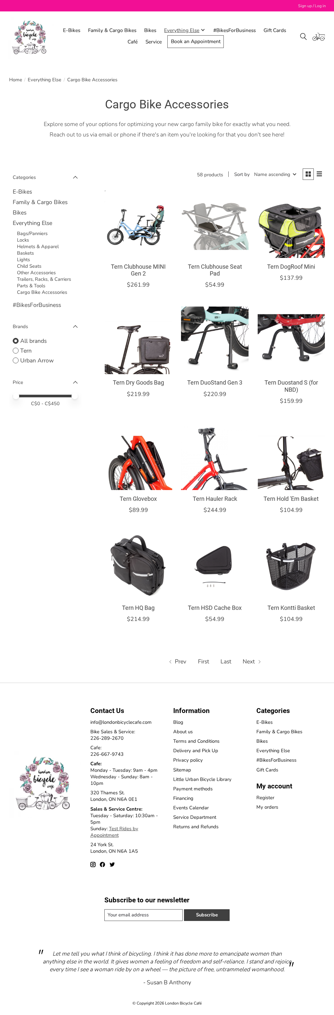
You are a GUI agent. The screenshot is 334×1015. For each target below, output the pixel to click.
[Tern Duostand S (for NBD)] (291, 340)
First (203, 661)
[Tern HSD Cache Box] (215, 565)
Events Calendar (191, 807)
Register (265, 797)
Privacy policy (188, 760)
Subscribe (207, 915)
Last (225, 661)
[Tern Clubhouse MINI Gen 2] (138, 224)
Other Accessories (36, 272)
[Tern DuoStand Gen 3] (215, 340)
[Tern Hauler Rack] (215, 456)
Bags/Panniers (32, 233)
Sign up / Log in (312, 5)
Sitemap (182, 770)
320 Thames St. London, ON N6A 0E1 (113, 795)
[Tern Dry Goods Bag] (138, 340)
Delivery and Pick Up (195, 750)
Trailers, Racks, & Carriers (44, 279)
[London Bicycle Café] (30, 36)
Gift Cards (275, 30)
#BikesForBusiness (234, 30)
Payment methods (193, 788)
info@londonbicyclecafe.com (121, 722)
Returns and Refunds (196, 826)
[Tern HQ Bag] (138, 565)
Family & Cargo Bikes (112, 30)
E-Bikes (71, 30)
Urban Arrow (37, 360)
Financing (183, 798)
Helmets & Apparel (38, 246)
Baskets (25, 253)
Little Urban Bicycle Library (202, 779)
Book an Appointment (195, 41)
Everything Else (44, 79)
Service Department (194, 817)
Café (133, 41)
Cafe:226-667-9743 (107, 750)
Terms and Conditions (196, 741)
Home (15, 79)
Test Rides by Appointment (114, 831)
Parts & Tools (31, 285)
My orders (267, 807)
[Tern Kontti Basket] (291, 565)
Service (153, 41)
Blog (178, 722)
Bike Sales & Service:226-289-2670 (112, 734)
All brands (33, 341)
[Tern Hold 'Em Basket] (291, 456)
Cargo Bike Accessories (42, 292)
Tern (26, 351)
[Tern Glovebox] (138, 456)
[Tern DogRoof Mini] (291, 224)
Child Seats (29, 266)
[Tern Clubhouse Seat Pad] (215, 224)
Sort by (242, 174)
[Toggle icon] (303, 36)
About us (183, 731)
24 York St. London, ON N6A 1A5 (114, 847)
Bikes (150, 30)
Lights (23, 259)
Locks (23, 240)
